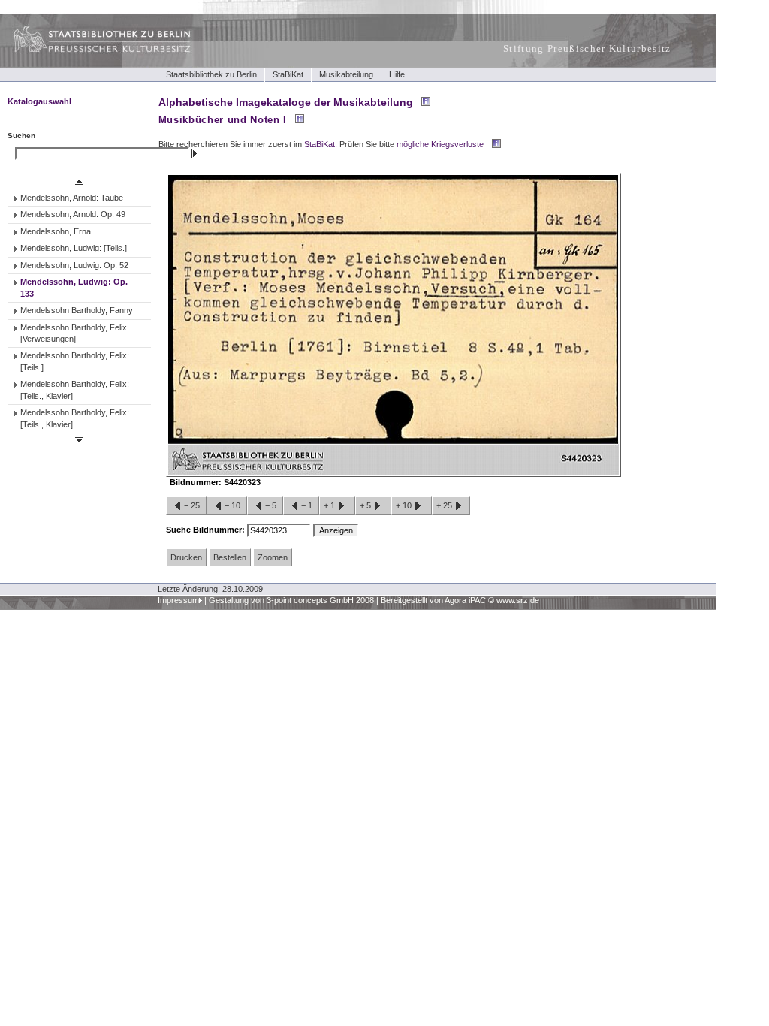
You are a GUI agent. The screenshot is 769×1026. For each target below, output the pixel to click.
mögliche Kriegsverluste (440, 144)
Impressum (178, 600)
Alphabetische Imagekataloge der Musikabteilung (285, 102)
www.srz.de (517, 600)
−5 (271, 505)
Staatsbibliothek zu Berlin (211, 74)
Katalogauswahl (39, 101)
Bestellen (229, 557)
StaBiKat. (320, 144)
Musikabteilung (346, 74)
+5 (366, 505)
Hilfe (397, 74)
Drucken (186, 557)
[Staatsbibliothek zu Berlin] (89, 50)
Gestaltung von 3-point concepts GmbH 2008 (291, 600)
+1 (330, 505)
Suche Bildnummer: (206, 529)
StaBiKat (288, 74)
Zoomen (273, 557)
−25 (192, 505)
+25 (445, 505)
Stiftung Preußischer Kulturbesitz (587, 48)
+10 (405, 505)
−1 (307, 505)
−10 (232, 505)
